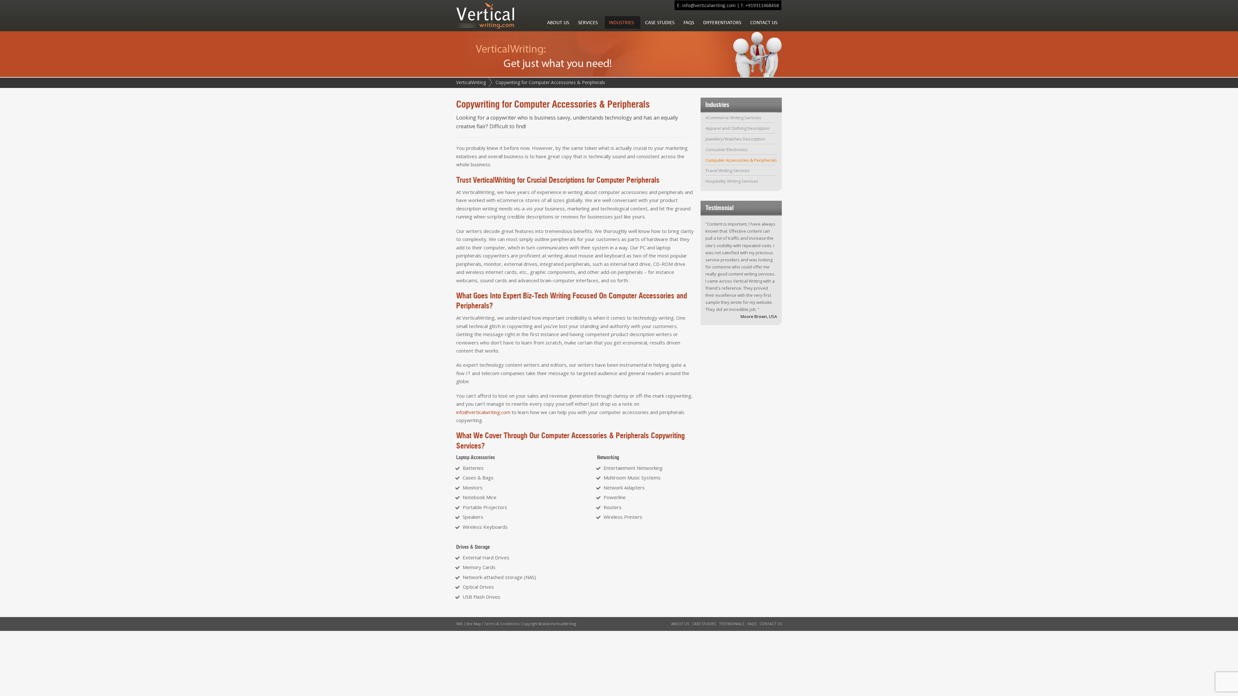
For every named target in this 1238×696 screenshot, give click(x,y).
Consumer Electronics (726, 149)
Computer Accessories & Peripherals (741, 160)
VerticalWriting (471, 82)
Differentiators (722, 22)
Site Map (473, 623)
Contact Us (763, 22)
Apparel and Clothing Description (737, 128)
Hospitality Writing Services (731, 181)
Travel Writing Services (727, 170)
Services (588, 22)
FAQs (688, 22)
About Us (558, 22)
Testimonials (731, 623)
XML (459, 623)
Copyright (529, 623)
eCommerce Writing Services (733, 118)
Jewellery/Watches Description (735, 139)
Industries (621, 22)
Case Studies (659, 22)
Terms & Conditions (501, 623)
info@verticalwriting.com (709, 5)
